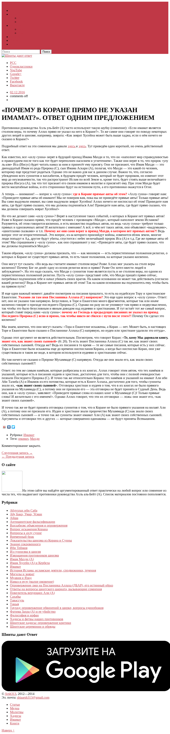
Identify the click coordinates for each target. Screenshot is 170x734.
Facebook (16, 81)
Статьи (15, 10)
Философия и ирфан (24, 615)
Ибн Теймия (18, 548)
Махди (35, 438)
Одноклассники (21, 66)
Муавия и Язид (21, 578)
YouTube (16, 70)
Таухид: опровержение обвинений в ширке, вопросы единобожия (56, 608)
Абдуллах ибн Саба (23, 510)
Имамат (15, 40)
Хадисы (15, 36)
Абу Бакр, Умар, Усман (26, 514)
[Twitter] (13, 427)
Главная (7, 3)
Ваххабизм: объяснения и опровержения (38, 525)
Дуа (21, 33)
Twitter (14, 77)
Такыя (14, 604)
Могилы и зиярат (22, 574)
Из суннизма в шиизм (25, 551)
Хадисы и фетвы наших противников (36, 619)
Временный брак (22, 536)
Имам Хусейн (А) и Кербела (30, 563)
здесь (72, 146)
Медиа (14, 14)
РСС (13, 62)
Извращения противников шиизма (34, 555)
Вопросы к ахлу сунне (26, 533)
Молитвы (16, 25)
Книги (14, 44)
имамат (23, 438)
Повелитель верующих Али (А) (32, 593)
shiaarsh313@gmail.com (33, 697)
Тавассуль (17, 600)
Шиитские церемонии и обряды (32, 626)
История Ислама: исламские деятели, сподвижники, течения (53, 570)
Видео (22, 18)
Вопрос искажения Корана (29, 529)
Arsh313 (10, 694)
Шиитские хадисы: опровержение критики (40, 623)
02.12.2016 (17, 92)
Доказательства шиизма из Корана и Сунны (41, 540)
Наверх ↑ (8, 730)
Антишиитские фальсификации (32, 521)
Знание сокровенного (25, 544)
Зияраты (24, 29)
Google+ (16, 74)
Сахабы (15, 596)
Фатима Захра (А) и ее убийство (33, 611)
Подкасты (25, 22)
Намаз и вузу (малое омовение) (32, 581)
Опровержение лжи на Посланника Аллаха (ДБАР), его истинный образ (61, 585)
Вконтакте (17, 85)
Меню (18, 3)
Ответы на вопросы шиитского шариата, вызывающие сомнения (56, 589)
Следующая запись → (17, 453)
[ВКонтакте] (9, 427)
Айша (14, 518)
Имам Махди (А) (22, 559)
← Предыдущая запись (18, 456)
